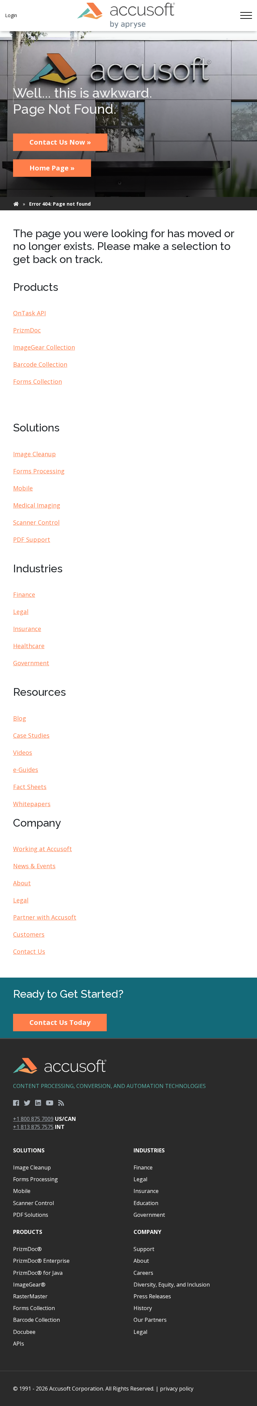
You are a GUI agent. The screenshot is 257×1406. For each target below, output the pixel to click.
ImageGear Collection (44, 347)
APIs (18, 1343)
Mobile (23, 488)
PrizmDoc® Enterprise (41, 1260)
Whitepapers (32, 804)
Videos (22, 752)
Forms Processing (39, 471)
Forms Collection (37, 381)
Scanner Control (36, 522)
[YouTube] (50, 1103)
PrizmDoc (27, 330)
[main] (128, 504)
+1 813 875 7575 (33, 1127)
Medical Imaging (36, 505)
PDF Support (31, 539)
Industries (149, 1150)
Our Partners (150, 1319)
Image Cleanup (34, 454)
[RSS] (61, 1103)
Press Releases (152, 1296)
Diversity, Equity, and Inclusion (172, 1284)
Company (147, 1232)
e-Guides (25, 770)
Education (146, 1203)
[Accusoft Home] (126, 15)
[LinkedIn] (38, 1103)
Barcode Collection (40, 364)
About (22, 883)
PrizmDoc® (27, 1249)
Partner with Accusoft (44, 917)
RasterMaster (30, 1296)
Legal (20, 612)
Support (144, 1249)
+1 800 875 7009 (33, 1119)
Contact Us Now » (60, 142)
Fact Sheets (30, 787)
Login (11, 15)
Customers (29, 934)
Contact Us (29, 951)
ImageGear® (29, 1284)
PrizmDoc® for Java (38, 1273)
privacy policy (176, 1388)
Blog (19, 718)
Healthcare (29, 646)
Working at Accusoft (42, 849)
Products (27, 1232)
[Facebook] (16, 1103)
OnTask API (29, 313)
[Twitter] (27, 1103)
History (143, 1308)
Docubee (24, 1332)
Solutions (29, 1150)
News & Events (34, 866)
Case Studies (31, 735)
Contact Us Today (59, 1022)
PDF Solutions (30, 1214)
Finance (24, 594)
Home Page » (52, 167)
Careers (143, 1273)
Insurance (27, 629)
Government (31, 663)
